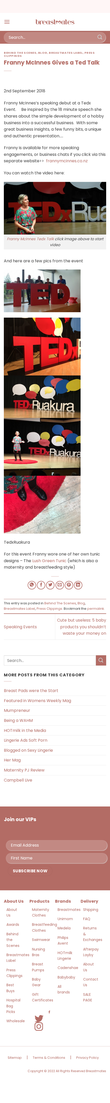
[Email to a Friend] (60, 585)
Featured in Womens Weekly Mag (37, 701)
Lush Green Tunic (49, 561)
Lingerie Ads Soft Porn (25, 740)
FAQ (86, 918)
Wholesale (15, 1021)
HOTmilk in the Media (25, 730)
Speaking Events (20, 627)
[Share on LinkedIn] (78, 585)
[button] (7, 21)
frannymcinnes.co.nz (67, 161)
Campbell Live (18, 780)
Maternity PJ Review (24, 770)
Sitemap (15, 1057)
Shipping (90, 909)
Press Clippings (49, 608)
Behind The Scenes (20, 53)
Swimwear (41, 939)
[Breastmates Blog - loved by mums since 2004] (55, 21)
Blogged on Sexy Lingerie (28, 750)
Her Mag (12, 760)
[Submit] (100, 37)
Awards (12, 924)
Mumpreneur (17, 710)
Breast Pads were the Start (31, 691)
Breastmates (69, 909)
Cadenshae (68, 967)
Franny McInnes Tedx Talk (31, 238)
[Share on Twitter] (50, 585)
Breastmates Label (66, 53)
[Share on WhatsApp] (32, 585)
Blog (42, 53)
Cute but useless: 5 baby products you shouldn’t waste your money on (81, 626)
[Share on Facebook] (41, 585)
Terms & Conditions (49, 1057)
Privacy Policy (87, 1057)
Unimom (65, 918)
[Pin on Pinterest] (69, 585)
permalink (95, 608)
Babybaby (66, 977)
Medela (64, 928)
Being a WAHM (18, 720)
